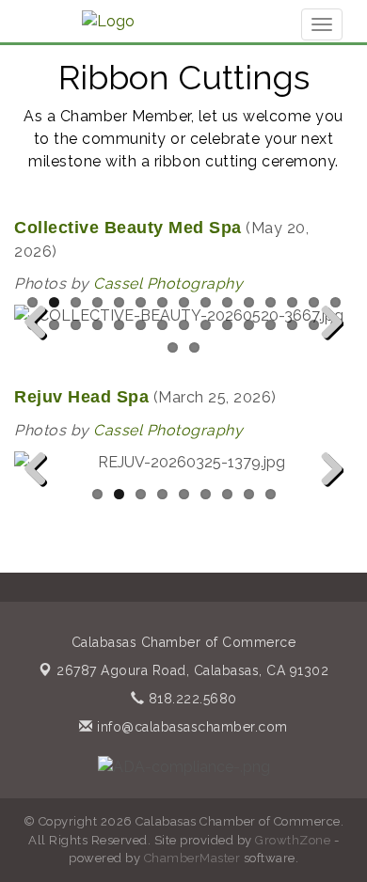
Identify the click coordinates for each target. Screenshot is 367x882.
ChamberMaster (192, 858)
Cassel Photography (168, 283)
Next (327, 353)
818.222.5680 (190, 698)
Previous (42, 353)
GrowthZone (292, 840)
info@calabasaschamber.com (190, 726)
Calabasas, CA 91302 (192, 670)
